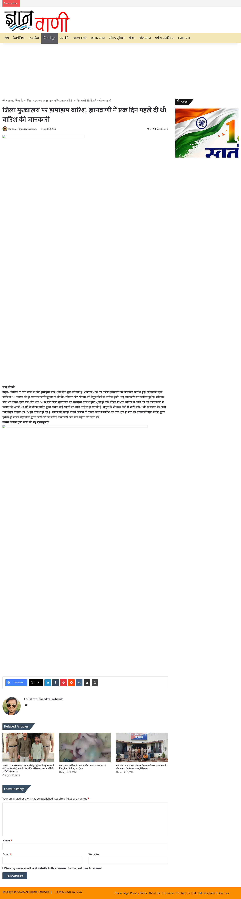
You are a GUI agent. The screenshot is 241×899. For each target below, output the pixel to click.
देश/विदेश (18, 38)
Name (7, 840)
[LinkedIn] (47, 682)
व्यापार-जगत (98, 38)
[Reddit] (71, 682)
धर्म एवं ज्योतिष (163, 38)
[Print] (95, 682)
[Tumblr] (55, 682)
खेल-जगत (145, 38)
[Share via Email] (87, 682)
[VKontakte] (79, 682)
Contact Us (183, 893)
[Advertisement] (120, 71)
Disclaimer (168, 893)
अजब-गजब (184, 38)
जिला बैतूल (49, 38)
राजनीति (64, 38)
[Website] (26, 705)
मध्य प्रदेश (34, 38)
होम (7, 38)
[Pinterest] (63, 682)
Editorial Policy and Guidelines (210, 893)
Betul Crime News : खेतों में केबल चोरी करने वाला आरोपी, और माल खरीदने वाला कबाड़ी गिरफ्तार (141, 767)
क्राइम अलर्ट (80, 38)
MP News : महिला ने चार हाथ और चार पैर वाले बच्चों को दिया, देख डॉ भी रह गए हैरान (82, 767)
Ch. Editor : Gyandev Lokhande (22, 129)
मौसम (132, 38)
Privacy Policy (138, 893)
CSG (79, 892)
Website (94, 854)
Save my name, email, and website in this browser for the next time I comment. (53, 868)
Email (6, 854)
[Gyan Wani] (36, 20)
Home (9, 100)
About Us (154, 893)
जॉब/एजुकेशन (117, 38)
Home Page (122, 893)
